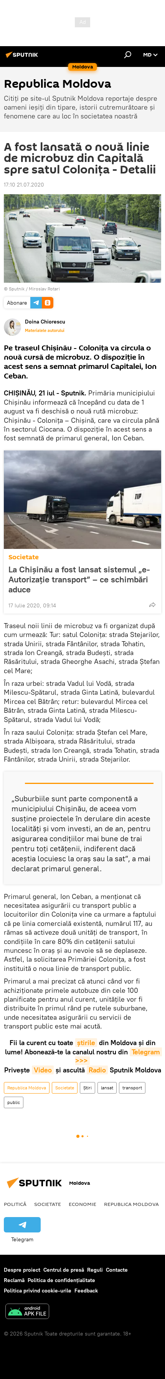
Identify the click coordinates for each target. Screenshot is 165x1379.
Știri (87, 1088)
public (13, 1102)
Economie (82, 1204)
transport (132, 1088)
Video (43, 1070)
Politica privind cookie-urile (37, 1290)
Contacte (117, 1269)
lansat (107, 1088)
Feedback (86, 1290)
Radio (97, 1070)
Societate (23, 557)
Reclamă (14, 1280)
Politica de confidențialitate (61, 1280)
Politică (15, 1204)
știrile (86, 1042)
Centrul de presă (63, 1269)
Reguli (95, 1269)
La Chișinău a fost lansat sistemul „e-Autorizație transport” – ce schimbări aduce (79, 579)
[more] (152, 604)
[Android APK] (27, 1312)
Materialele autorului (44, 330)
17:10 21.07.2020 (24, 184)
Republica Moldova (26, 1088)
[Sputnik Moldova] (23, 57)
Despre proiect (22, 1269)
